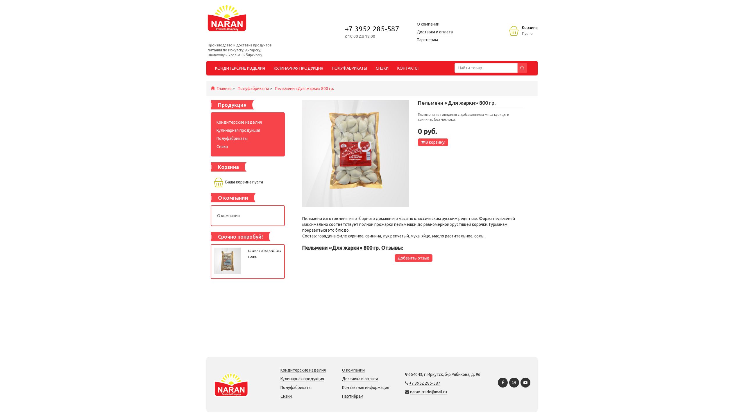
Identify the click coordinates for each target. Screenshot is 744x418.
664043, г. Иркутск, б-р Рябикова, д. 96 (444, 374)
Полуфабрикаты (253, 88)
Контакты (408, 68)
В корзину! (435, 142)
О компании (228, 215)
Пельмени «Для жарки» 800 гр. (304, 88)
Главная (224, 88)
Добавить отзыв (414, 258)
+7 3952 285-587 (372, 29)
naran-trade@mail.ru (428, 392)
